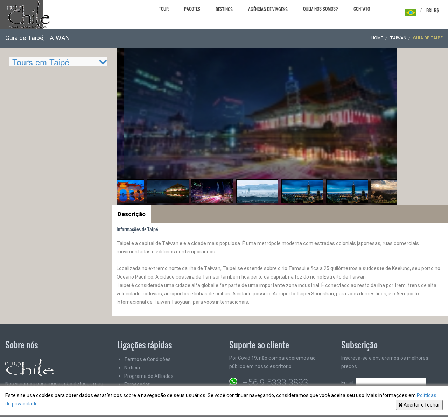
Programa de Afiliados (149, 376)
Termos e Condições (147, 359)
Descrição (132, 213)
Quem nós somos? (320, 8)
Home (377, 38)
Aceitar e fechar (421, 405)
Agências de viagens (268, 9)
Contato (362, 8)
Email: (348, 383)
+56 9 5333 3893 (275, 382)
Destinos (224, 9)
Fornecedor (137, 384)
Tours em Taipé (40, 62)
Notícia (132, 368)
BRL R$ (432, 10)
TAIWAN (398, 38)
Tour (164, 8)
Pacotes (192, 8)
